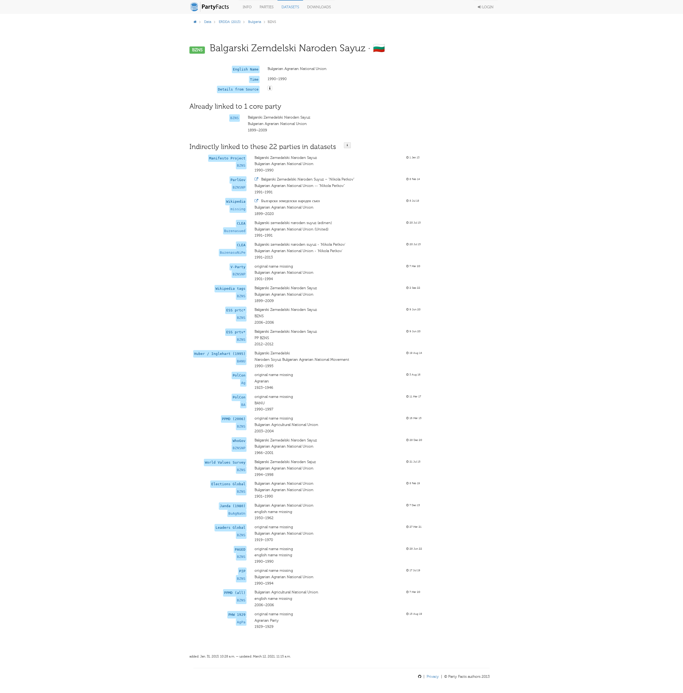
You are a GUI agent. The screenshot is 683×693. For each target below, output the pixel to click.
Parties (266, 7)
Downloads (319, 7)
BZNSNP (239, 187)
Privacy (433, 676)
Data (207, 22)
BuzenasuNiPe (232, 252)
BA (243, 405)
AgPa (241, 622)
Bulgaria (254, 22)
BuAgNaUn (236, 513)
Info (247, 7)
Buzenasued (234, 231)
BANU (241, 361)
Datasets (290, 7)
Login (487, 7)
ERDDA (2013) (230, 22)
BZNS (234, 118)
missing (238, 209)
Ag (243, 383)
